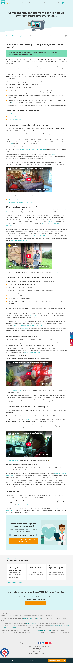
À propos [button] (67, 3)
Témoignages (36, 651)
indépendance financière (44, 630)
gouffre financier (30, 419)
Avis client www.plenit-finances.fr (36, 653)
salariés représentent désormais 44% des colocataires (31, 149)
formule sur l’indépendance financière (39, 235)
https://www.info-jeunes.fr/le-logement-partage (21, 202)
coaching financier (31, 624)
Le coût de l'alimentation (15, 117)
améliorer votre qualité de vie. (24, 505)
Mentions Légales (36, 648)
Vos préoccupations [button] (27, 3)
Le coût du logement (14, 114)
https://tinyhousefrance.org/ (19, 241)
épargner (38, 618)
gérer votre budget (28, 618)
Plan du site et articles (36, 650)
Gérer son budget (17, 36)
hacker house (55, 154)
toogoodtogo (25, 328)
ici (12, 143)
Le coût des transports (14, 119)
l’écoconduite (36, 425)
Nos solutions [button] (38, 3)
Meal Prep (33, 315)
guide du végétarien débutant (32, 352)
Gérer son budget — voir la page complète (17, 582)
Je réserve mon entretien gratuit (36, 603)
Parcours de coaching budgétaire (53, 3)
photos (57, 272)
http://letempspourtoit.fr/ (15, 199)
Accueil (8, 36)
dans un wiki (49, 221)
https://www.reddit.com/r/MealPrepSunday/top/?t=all (29, 325)
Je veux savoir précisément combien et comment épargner (23, 540)
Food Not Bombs (17, 390)
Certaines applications (12, 461)
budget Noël (14, 102)
